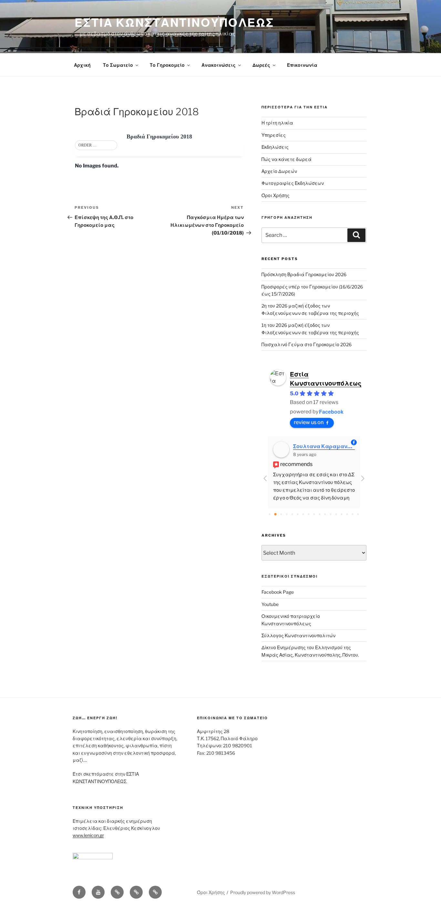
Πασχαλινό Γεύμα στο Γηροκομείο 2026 (307, 344)
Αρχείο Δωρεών (279, 171)
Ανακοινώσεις (218, 65)
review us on (308, 422)
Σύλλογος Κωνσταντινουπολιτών (298, 635)
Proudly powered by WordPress (262, 892)
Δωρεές (261, 65)
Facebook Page (278, 592)
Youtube (270, 604)
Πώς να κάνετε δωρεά (287, 159)
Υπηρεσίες (274, 135)
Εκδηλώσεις (275, 147)
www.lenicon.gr (88, 835)
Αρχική (82, 65)
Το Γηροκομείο (167, 65)
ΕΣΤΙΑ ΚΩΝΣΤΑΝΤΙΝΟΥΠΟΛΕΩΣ (174, 22)
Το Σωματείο (118, 65)
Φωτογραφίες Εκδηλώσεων (293, 183)
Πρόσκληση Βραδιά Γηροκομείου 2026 (304, 274)
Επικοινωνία (302, 65)
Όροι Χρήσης (276, 195)
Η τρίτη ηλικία (277, 123)
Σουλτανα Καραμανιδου (324, 446)
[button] (96, 145)
